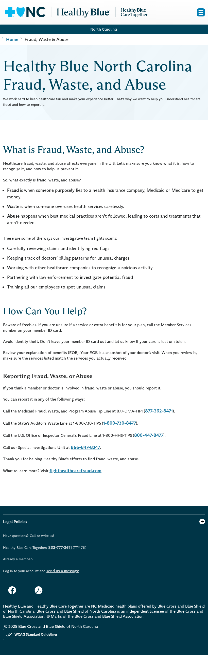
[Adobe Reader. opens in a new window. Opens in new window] (40, 590)
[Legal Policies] (202, 521)
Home (11, 39)
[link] (76, 12)
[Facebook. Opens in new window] (14, 590)
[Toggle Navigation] (201, 12)
